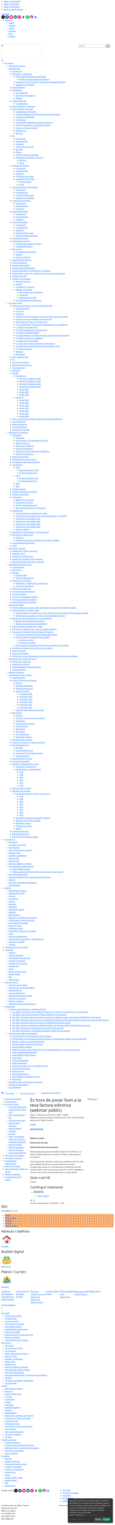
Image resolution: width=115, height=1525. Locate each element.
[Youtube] (11, 17)
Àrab (11, 33)
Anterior (4, 1305)
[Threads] (32, 17)
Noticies (8, 1220)
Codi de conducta (16, 1150)
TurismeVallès (11, 1383)
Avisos (7, 1215)
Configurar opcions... (77, 1519)
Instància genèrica (13, 1442)
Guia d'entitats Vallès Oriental (17, 1370)
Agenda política (11, 1226)
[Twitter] (3, 17)
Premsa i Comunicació (14, 1469)
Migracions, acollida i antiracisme (19, 1415)
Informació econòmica (14, 1155)
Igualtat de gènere (13, 1407)
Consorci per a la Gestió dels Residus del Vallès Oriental (38, 1298)
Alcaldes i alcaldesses (14, 1359)
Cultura (8, 1402)
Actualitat (5, 1456)
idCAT (98, 1291)
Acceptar (106, 1519)
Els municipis (10, 1351)
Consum (8, 1397)
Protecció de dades (70, 1493)
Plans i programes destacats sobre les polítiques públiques (17, 1139)
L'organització (11, 1101)
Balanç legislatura (16, 1147)
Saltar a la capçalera (12, 1)
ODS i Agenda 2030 (17, 1115)
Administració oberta (14, 1388)
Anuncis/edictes (15, 1144)
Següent (11, 1305)
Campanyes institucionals (16, 1464)
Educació (9, 1391)
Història (8, 1378)
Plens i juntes (10, 1218)
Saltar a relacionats (12, 7)
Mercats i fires (11, 1356)
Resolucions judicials (17, 1153)
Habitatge (9, 1405)
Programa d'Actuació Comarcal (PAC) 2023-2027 (18, 1110)
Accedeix (5, 1246)
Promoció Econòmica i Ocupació (18, 1426)
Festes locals (10, 1364)
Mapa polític (10, 1361)
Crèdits (65, 1501)
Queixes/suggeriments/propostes (19, 1445)
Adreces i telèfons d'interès (16, 1367)
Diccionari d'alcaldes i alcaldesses (19, 1380)
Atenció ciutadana (12, 1174)
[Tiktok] (24, 17)
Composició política (13, 1099)
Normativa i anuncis (13, 1158)
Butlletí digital (11, 1480)
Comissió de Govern (17, 1120)
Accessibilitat (67, 1498)
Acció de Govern (28, 1093)
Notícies (8, 1459)
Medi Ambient (11, 1413)
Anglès (11, 28)
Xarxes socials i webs (14, 1477)
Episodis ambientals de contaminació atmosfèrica (26, 1375)
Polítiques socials (12, 1423)
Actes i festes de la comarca (16, 1353)
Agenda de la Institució (51, 1093)
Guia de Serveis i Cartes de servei (19, 1335)
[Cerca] (108, 46)
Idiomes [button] (8, 20)
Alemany (12, 31)
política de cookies (91, 1515)
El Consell (10, 1093)
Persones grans (11, 1421)
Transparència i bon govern (16, 1340)
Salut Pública (10, 1429)
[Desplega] (16, 1093)
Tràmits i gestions (8, 1440)
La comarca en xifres (13, 1348)
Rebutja (98, 1519)
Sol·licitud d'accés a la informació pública (22, 1448)
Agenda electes (15, 1128)
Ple (10, 1118)
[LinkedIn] (15, 17)
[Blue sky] (35, 17)
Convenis (12, 1131)
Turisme (8, 1437)
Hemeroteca (10, 1485)
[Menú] (2, 60)
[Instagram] (20, 17)
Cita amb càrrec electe (14, 1450)
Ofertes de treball (12, 1166)
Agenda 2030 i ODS (13, 1394)
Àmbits (4, 1386)
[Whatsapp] (28, 17)
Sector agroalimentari (14, 1432)
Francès (12, 36)
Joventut (8, 1410)
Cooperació (10, 1399)
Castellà (12, 25)
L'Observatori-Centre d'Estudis (18, 1418)
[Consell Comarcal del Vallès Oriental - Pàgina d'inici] (21, 51)
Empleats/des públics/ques (16, 1329)
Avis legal (66, 1490)
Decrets (12, 1134)
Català (11, 23)
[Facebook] (7, 17)
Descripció (9, 1345)
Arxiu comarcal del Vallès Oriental (22, 1294)
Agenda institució (12, 1461)
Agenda (8, 1223)
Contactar (5, 14)
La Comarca (6, 1343)
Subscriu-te (6, 1266)
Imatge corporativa (13, 1467)
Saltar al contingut (11, 4)
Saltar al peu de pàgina (13, 9)
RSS (6, 1483)
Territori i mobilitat (13, 1434)
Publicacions (10, 1472)
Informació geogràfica (14, 1372)
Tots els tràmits (11, 1453)
